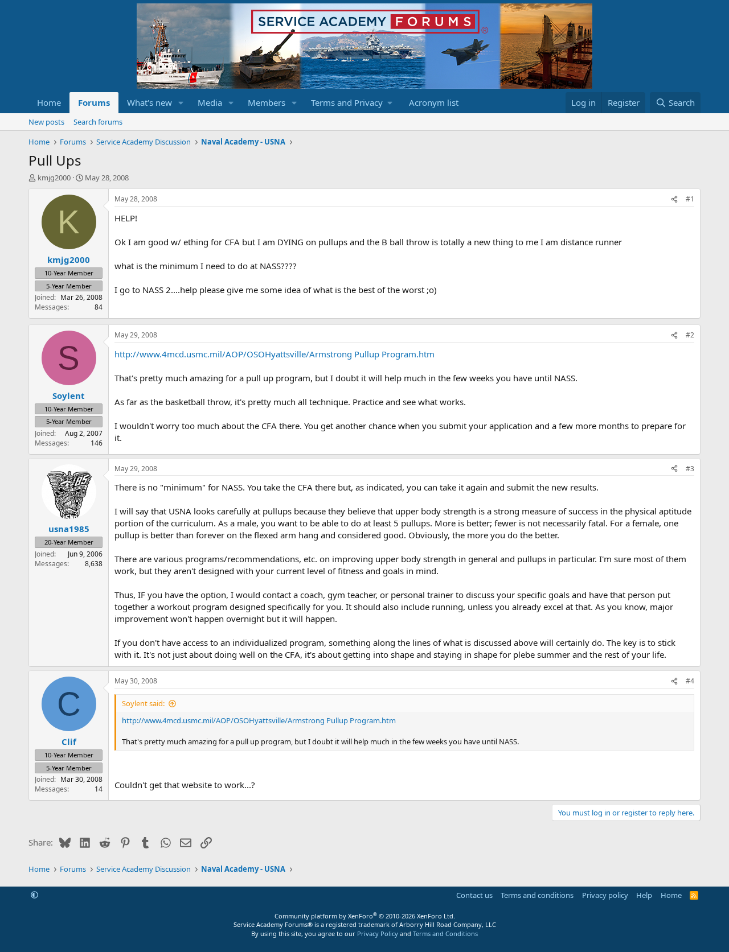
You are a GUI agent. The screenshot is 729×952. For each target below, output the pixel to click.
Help (644, 895)
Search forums (97, 122)
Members (266, 102)
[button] (181, 102)
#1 (690, 199)
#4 (690, 681)
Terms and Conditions (445, 933)
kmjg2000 (54, 177)
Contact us (474, 895)
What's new (149, 102)
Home (49, 102)
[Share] (674, 199)
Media (210, 102)
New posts (46, 122)
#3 (690, 468)
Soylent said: (143, 703)
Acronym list (433, 102)
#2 (690, 335)
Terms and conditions (537, 895)
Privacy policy (605, 895)
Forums (94, 102)
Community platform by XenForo (365, 916)
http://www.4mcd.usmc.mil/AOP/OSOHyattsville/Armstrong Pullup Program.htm (274, 354)
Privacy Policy (377, 933)
